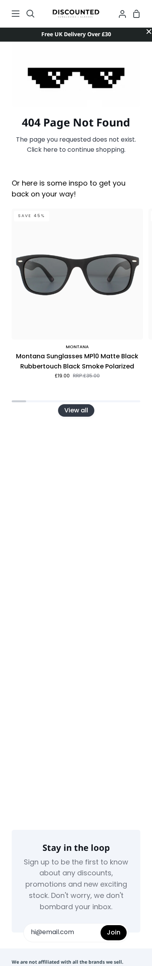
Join (113, 932)
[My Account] (119, 13)
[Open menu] (10, 13)
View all (76, 410)
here (50, 150)
